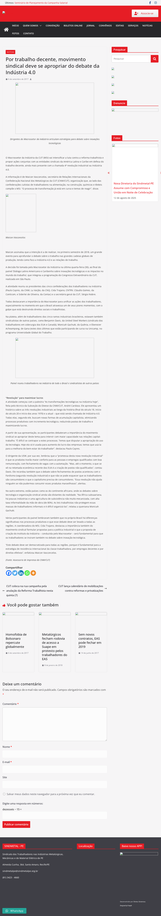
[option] (135, 173)
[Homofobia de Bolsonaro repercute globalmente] (18, 614)
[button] (40, 25)
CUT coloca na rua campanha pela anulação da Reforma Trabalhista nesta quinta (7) (29, 590)
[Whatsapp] (27, 573)
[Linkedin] (21, 573)
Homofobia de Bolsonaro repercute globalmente (16, 640)
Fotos (15, 33)
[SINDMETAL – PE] (6, 29)
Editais (120, 25)
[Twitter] (15, 573)
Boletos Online (73, 25)
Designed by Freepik (126, 906)
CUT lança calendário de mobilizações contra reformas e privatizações (80, 588)
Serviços (133, 25)
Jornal (91, 25)
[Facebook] (8, 573)
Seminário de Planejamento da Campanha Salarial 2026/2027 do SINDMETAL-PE (41, 4)
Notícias (147, 25)
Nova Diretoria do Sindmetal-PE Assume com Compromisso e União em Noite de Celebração (134, 188)
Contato (28, 33)
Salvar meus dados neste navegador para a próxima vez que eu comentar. (51, 794)
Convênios (105, 25)
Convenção (53, 25)
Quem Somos (30, 25)
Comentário (11, 704)
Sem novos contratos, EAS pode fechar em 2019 (89, 640)
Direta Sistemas (139, 901)
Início (15, 25)
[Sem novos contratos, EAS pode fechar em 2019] (91, 614)
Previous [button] (109, 173)
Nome (7, 747)
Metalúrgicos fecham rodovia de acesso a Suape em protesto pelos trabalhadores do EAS (54, 646)
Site (5, 777)
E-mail (7, 762)
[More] (33, 573)
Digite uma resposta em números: (23, 803)
